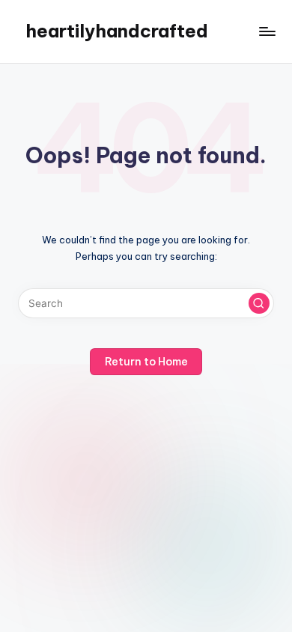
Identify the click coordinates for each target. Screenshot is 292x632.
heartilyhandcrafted (116, 30)
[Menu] (266, 31)
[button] (259, 303)
